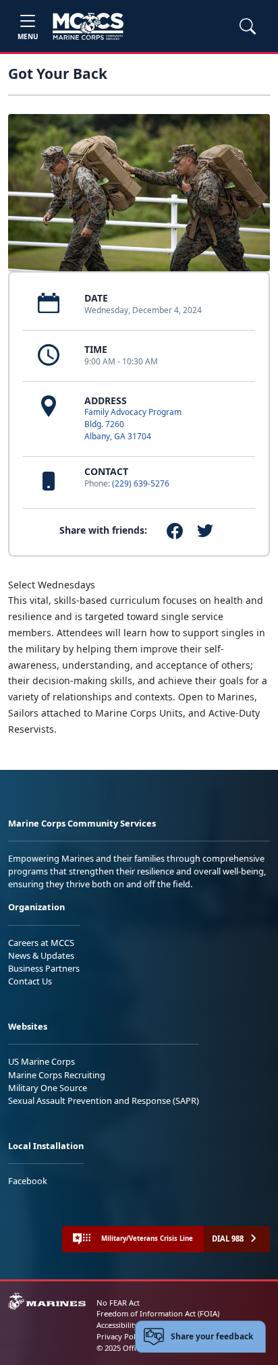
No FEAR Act (118, 1303)
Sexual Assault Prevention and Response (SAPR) (103, 1100)
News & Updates (41, 955)
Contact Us (30, 981)
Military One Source (47, 1088)
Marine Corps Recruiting (56, 1075)
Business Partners (44, 968)
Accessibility (117, 1325)
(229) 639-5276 (140, 483)
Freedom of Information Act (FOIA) (157, 1313)
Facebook (27, 1181)
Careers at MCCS (41, 943)
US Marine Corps (41, 1061)
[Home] (88, 26)
